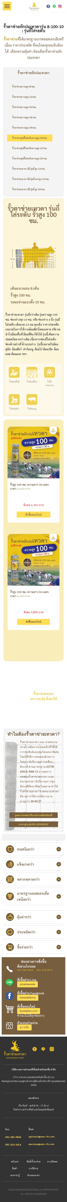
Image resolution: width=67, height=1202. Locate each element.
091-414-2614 (44, 970)
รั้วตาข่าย (11, 39)
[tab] (33, 849)
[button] (7, 6)
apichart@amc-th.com (41, 1136)
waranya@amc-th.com (41, 1144)
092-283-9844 (25, 970)
